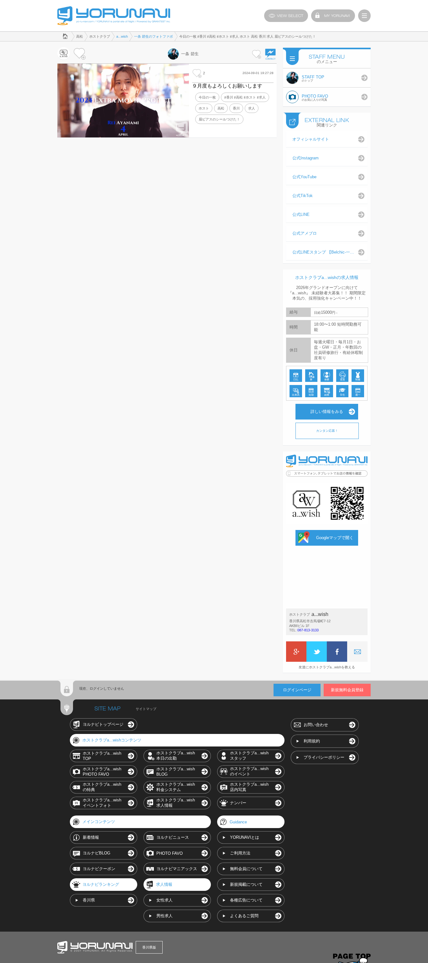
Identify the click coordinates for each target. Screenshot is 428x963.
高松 (220, 108)
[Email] (357, 651)
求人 (251, 108)
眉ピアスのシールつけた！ (219, 119)
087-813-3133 (308, 630)
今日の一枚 (207, 97)
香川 (236, 108)
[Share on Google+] (296, 651)
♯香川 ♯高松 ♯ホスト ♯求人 (245, 97)
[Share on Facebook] (337, 651)
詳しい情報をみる (327, 411)
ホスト (204, 108)
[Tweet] (316, 651)
